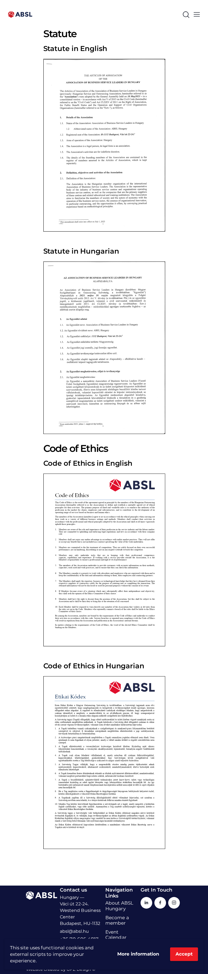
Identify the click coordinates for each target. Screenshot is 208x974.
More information (138, 954)
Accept (184, 954)
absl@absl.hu (74, 931)
